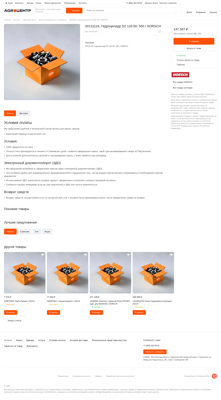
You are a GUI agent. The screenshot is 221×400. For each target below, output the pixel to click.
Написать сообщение (155, 352)
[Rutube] (21, 355)
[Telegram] (10, 355)
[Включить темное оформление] (216, 3)
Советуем (24, 231)
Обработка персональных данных (120, 376)
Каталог (8, 340)
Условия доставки (79, 340)
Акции (19, 340)
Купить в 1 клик (194, 48)
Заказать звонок (151, 3)
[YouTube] (15, 355)
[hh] (31, 355)
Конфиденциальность (82, 376)
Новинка (10, 231)
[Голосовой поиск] (173, 10)
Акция (47, 231)
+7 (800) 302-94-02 (134, 3)
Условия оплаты (57, 340)
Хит (36, 231)
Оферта (98, 376)
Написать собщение (168, 3)
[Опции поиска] (163, 10)
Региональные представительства (109, 340)
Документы (32, 346)
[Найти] (179, 10)
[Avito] (26, 355)
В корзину (194, 41)
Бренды (30, 340)
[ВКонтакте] (5, 355)
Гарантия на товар (13, 346)
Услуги (41, 340)
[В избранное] (160, 31)
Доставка (24, 113)
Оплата (10, 113)
